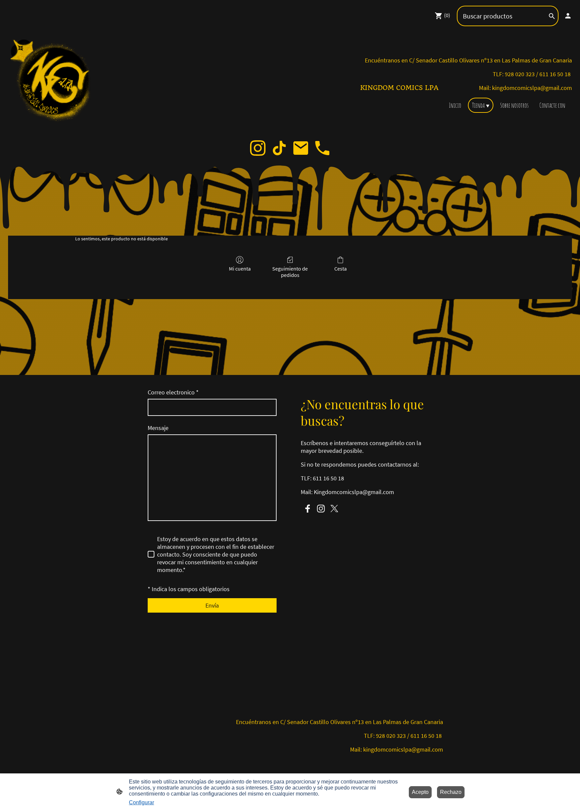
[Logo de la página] (53, 82)
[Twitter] (334, 509)
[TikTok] (279, 148)
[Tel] (322, 148)
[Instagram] (258, 148)
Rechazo (451, 792)
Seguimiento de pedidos (290, 271)
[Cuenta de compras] (568, 16)
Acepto (420, 792)
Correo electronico (173, 392)
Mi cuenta (240, 268)
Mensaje (158, 428)
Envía (212, 605)
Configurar (141, 802)
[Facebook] (307, 509)
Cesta (340, 268)
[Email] (301, 148)
